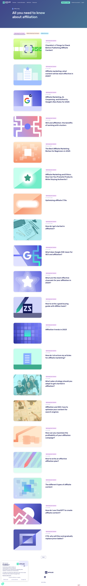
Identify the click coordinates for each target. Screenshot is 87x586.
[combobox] (79, 585)
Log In (83, 2)
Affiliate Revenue (44, 33)
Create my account (76, 2)
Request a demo (65, 2)
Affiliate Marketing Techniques (33, 33)
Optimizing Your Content (19, 33)
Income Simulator (21, 2)
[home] (6, 2)
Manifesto (29, 2)
